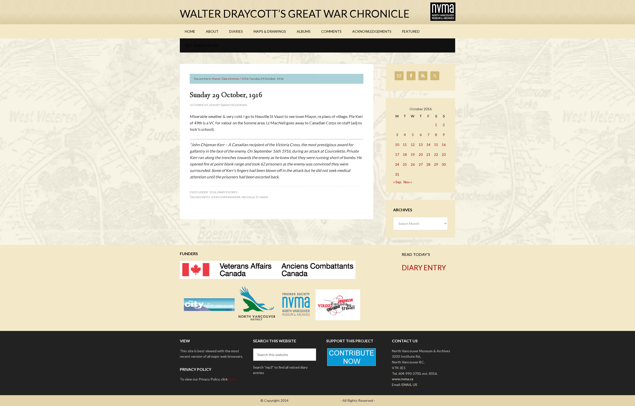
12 (413, 144)
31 (397, 174)
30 (444, 164)
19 (413, 154)
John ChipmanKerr (225, 197)
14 (428, 144)
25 (405, 164)
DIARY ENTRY (424, 267)
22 (436, 154)
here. (232, 379)
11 (405, 144)
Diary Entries (227, 192)
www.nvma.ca (402, 379)
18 (405, 154)
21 (428, 154)
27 (421, 164)
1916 (212, 192)
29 (436, 164)
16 (444, 144)
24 (397, 164)
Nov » (408, 182)
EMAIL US (409, 384)
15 (436, 144)
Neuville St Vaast (255, 197)
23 (444, 154)
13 (421, 144)
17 (397, 154)
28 (428, 164)
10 (397, 144)
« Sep (397, 182)
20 (421, 154)
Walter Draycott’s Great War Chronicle (295, 13)
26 (413, 164)
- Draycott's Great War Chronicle (314, 400)
